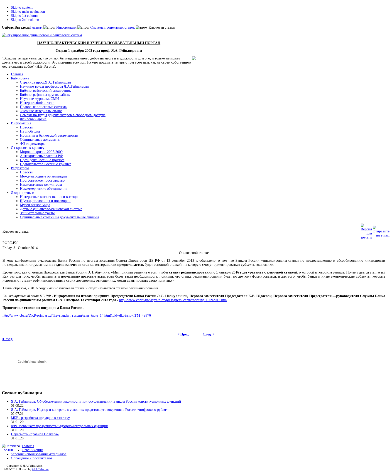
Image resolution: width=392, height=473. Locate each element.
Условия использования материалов (38, 454)
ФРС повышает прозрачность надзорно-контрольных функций (59, 426)
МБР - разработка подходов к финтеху (40, 418)
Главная (36, 27)
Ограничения (32, 450)
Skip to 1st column (24, 15)
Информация (66, 27)
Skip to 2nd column (25, 20)
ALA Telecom (40, 469)
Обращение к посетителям (31, 458)
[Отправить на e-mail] (381, 230)
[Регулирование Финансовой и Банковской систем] (42, 35)
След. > (209, 334)
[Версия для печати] (366, 230)
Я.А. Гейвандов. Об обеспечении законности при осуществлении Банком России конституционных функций (96, 401)
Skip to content (21, 7)
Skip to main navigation (28, 11)
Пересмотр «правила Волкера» (35, 434)
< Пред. (183, 334)
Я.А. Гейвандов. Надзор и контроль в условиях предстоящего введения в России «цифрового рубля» (89, 409)
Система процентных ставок (112, 27)
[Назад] (7, 339)
